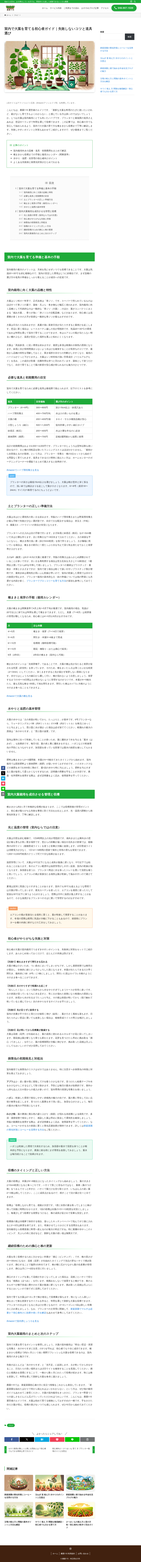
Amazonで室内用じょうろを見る (23, 1321)
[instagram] (131, 1)
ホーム (55, 1553)
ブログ (10, 1425)
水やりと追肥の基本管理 (34, 206)
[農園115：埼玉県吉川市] (10, 8)
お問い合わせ (83, 1553)
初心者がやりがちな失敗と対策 (37, 218)
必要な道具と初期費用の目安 (36, 195)
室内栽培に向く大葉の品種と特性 (38, 192)
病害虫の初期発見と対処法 (35, 222)
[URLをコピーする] (87, 1439)
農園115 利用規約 (68, 1553)
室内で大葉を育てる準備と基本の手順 (37, 188)
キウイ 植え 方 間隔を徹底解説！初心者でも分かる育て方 (116, 90)
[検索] (135, 1)
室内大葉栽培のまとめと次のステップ (40, 233)
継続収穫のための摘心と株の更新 (38, 229)
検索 (102, 31)
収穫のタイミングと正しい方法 (37, 225)
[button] (11, 1439)
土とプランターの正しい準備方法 (38, 199)
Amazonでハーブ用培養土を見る (23, 469)
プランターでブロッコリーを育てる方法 (46, 580)
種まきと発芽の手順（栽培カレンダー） (41, 203)
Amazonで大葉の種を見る (19, 695)
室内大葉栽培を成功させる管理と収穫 (37, 211)
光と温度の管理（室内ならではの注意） (41, 215)
